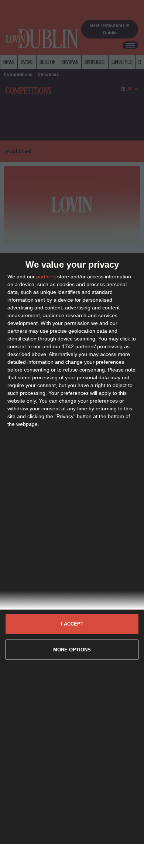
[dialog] (72, 548)
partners (46, 276)
